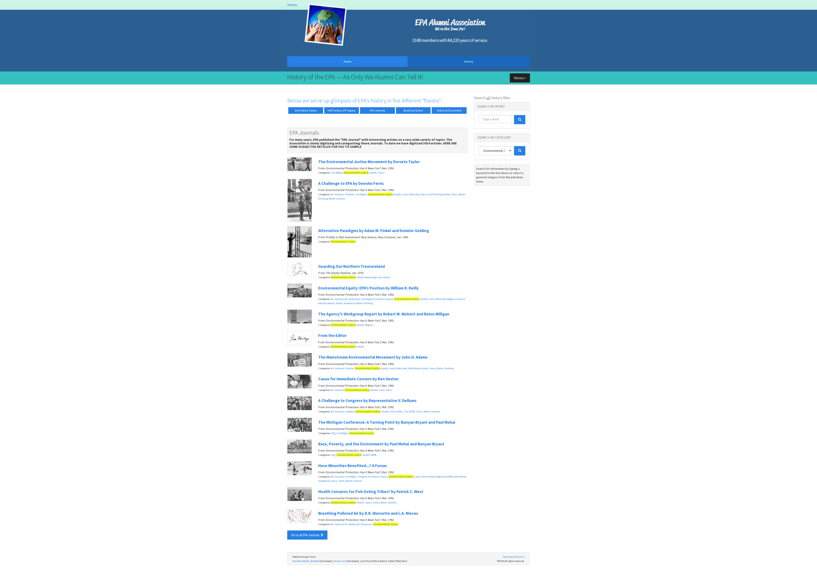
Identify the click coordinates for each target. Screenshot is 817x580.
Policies (507, 556)
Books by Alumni (413, 110)
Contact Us (518, 556)
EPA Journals (377, 110)
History (468, 61)
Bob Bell (315, 561)
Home (292, 4)
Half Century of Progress (341, 110)
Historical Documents (449, 110)
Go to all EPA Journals (305, 535)
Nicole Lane (339, 561)
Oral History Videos (306, 110)
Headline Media (301, 561)
